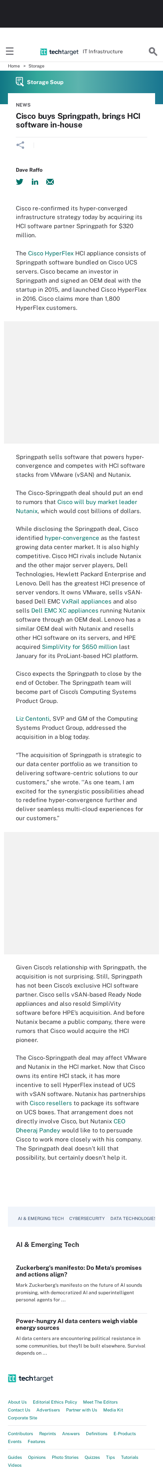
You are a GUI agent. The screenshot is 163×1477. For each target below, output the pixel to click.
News (23, 105)
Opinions (37, 1457)
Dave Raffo (29, 170)
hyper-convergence (72, 537)
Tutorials (129, 1457)
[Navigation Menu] (10, 52)
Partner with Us (81, 1410)
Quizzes (92, 1457)
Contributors (20, 1433)
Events (15, 1441)
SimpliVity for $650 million (80, 646)
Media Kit (113, 1410)
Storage (36, 66)
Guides (15, 1457)
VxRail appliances (87, 601)
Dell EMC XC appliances (65, 610)
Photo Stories (65, 1457)
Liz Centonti (32, 718)
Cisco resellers (51, 1103)
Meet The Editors (100, 1402)
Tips (110, 1457)
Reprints (47, 1433)
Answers (71, 1433)
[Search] (153, 52)
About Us (17, 1402)
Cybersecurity (87, 1218)
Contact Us (19, 1410)
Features (36, 1441)
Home (14, 66)
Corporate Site (22, 1417)
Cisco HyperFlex (51, 253)
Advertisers (48, 1410)
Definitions (97, 1433)
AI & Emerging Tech (41, 1218)
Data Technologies (133, 1218)
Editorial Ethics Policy (55, 1402)
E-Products (125, 1433)
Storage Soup (45, 82)
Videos (15, 1465)
